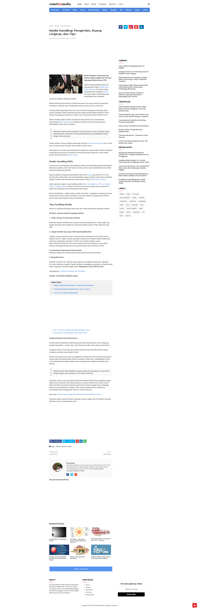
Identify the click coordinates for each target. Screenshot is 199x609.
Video (121, 216)
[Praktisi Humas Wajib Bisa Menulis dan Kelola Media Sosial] (59, 550)
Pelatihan (135, 205)
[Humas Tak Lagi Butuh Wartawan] (80, 550)
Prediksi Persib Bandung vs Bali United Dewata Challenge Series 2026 (132, 181)
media (105, 92)
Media (75, 10)
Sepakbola (136, 212)
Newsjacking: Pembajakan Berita (58, 540)
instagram (69, 471)
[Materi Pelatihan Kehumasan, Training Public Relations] (101, 550)
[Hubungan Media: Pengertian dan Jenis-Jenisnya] (101, 532)
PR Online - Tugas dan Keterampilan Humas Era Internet (78, 540)
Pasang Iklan (90, 595)
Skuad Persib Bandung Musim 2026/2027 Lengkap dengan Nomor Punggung (134, 154)
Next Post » (107, 454)
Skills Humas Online (98, 179)
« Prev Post (53, 454)
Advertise (112, 4)
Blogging (113, 10)
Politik (122, 208)
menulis (95, 143)
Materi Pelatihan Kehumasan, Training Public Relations (74, 285)
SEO (121, 10)
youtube (82, 471)
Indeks (145, 10)
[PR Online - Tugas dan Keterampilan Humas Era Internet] (80, 532)
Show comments (81, 569)
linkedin (76, 471)
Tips (143, 212)
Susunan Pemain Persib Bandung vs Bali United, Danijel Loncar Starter (134, 175)
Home (79, 4)
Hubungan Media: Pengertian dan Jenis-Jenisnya (72, 289)
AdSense (129, 10)
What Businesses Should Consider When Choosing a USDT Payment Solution (133, 79)
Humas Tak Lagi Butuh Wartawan (66, 293)
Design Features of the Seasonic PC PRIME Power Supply (134, 73)
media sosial (72, 155)
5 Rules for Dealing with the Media (72, 271)
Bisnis (128, 194)
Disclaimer (102, 4)
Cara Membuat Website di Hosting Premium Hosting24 (132, 121)
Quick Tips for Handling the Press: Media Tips (70, 333)
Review (128, 212)
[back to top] (194, 605)
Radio (141, 208)
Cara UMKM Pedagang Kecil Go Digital (131, 67)
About (86, 4)
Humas (82, 10)
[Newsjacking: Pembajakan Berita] (59, 532)
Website (128, 216)
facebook (95, 469)
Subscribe (131, 594)
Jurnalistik (66, 10)
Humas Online (67, 446)
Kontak (93, 4)
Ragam (137, 10)
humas (89, 175)
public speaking (64, 122)
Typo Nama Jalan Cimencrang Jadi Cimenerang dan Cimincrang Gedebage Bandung (133, 87)
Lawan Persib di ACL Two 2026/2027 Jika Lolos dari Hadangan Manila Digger (134, 168)
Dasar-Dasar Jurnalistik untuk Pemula (133, 126)
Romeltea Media (99, 605)
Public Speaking (93, 10)
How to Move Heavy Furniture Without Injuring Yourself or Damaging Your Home (131, 94)
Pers (141, 205)
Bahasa (104, 10)
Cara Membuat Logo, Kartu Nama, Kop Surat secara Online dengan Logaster (134, 115)
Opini (127, 205)
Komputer (133, 201)
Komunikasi (55, 10)
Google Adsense (125, 197)
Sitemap (88, 592)
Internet (141, 197)
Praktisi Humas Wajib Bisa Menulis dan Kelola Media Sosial (79, 394)
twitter (101, 469)
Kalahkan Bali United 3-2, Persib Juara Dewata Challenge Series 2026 (134, 161)
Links (120, 4)
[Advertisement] (99, 18)
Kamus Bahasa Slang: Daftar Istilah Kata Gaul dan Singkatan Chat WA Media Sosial (132, 109)
